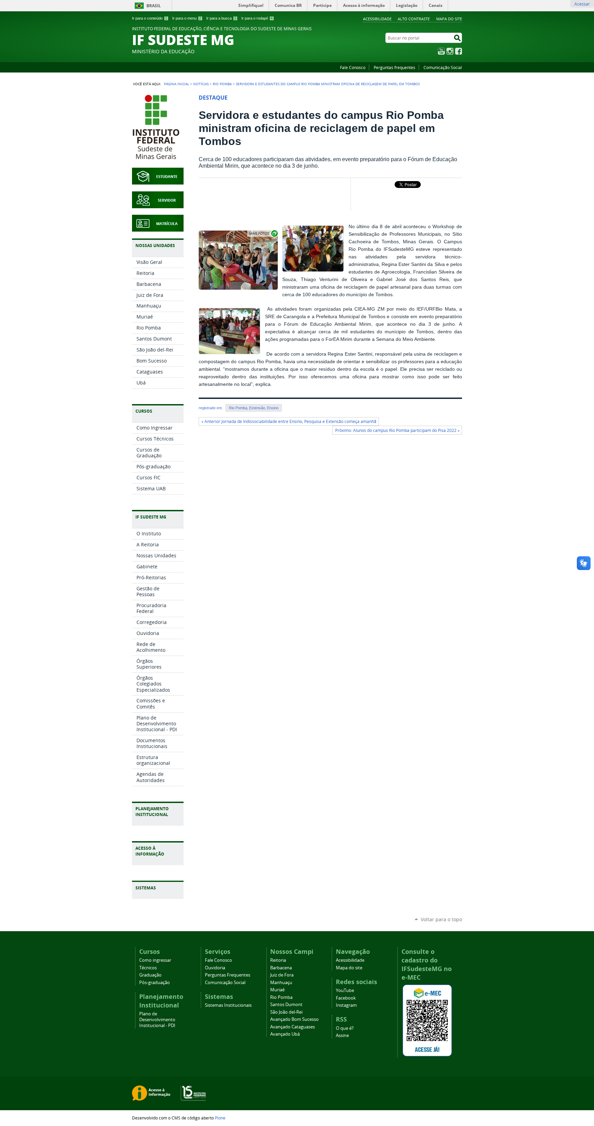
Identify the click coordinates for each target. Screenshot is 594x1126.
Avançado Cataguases (292, 1027)
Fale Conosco (352, 67)
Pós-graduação (154, 982)
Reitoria (278, 960)
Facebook (458, 51)
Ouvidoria (215, 968)
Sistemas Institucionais (228, 1005)
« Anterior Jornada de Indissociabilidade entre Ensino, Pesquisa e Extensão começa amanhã (288, 421)
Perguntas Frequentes (227, 975)
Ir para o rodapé (257, 18)
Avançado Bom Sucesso (294, 1019)
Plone (220, 1118)
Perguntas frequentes (394, 67)
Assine (342, 1035)
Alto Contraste (414, 18)
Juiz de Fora (282, 975)
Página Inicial (176, 83)
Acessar (582, 4)
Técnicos (148, 968)
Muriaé (277, 990)
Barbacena (281, 968)
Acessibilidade (377, 18)
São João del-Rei (286, 1012)
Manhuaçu (281, 982)
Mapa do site (449, 18)
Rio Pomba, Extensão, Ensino (253, 408)
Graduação (150, 975)
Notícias (201, 83)
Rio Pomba (222, 83)
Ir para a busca (221, 18)
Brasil (153, 6)
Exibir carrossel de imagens (262, 233)
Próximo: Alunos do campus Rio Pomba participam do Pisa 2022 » (397, 430)
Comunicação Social (443, 67)
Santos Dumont (286, 1004)
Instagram (450, 51)
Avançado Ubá (285, 1034)
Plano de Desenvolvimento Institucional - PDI (157, 1019)
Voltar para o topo (441, 919)
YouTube (441, 51)
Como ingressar (155, 960)
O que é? (345, 1028)
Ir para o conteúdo (149, 18)
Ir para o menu (186, 18)
